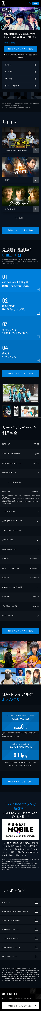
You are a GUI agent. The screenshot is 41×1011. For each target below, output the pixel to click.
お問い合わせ (27, 998)
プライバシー (18, 998)
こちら (20, 57)
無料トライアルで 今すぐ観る (20, 49)
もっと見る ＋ (20, 217)
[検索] (30, 3)
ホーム (4, 998)
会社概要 (10, 998)
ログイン (36, 3)
